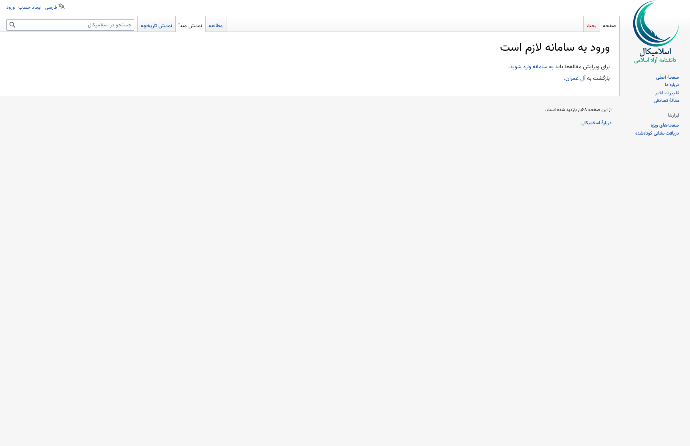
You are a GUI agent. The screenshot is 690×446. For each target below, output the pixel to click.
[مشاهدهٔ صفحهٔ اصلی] (655, 32)
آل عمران (575, 78)
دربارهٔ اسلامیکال (596, 123)
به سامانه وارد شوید (531, 67)
